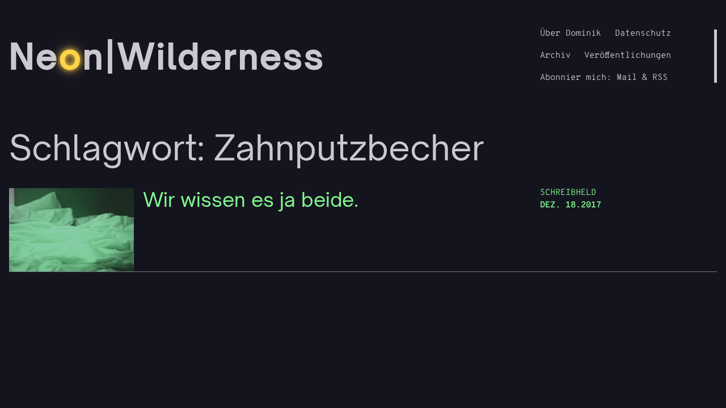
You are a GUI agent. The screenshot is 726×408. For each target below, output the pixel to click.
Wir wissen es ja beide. (250, 199)
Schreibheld (568, 193)
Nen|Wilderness (167, 56)
